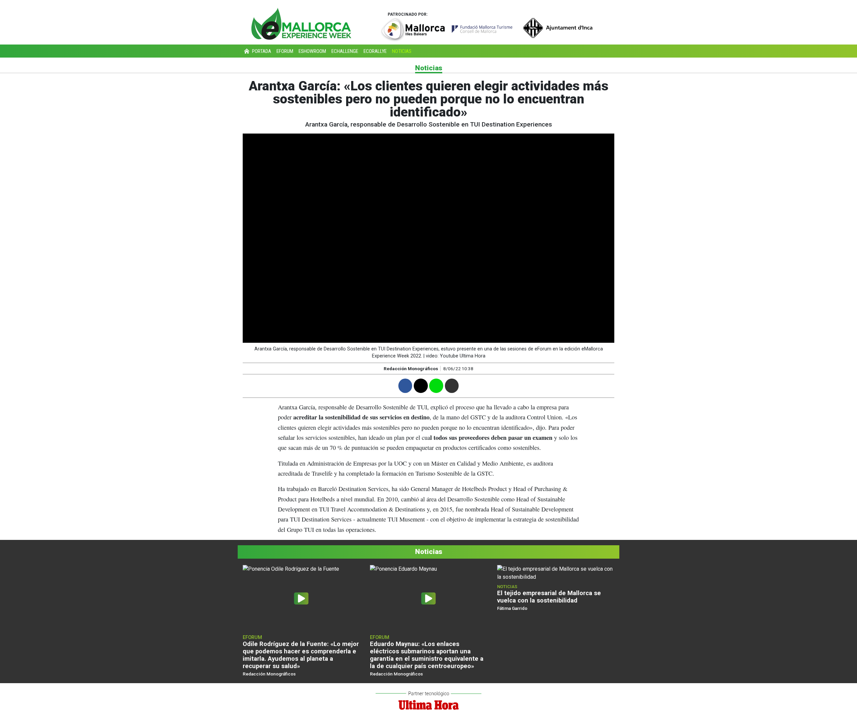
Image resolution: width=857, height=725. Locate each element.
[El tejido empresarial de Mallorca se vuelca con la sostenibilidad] (555, 572)
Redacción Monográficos (411, 368)
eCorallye (375, 51)
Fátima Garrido (512, 608)
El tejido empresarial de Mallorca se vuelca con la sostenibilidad (549, 596)
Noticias (401, 51)
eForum (285, 51)
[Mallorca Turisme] (446, 29)
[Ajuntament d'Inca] (558, 27)
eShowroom (312, 51)
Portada (261, 51)
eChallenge (344, 51)
